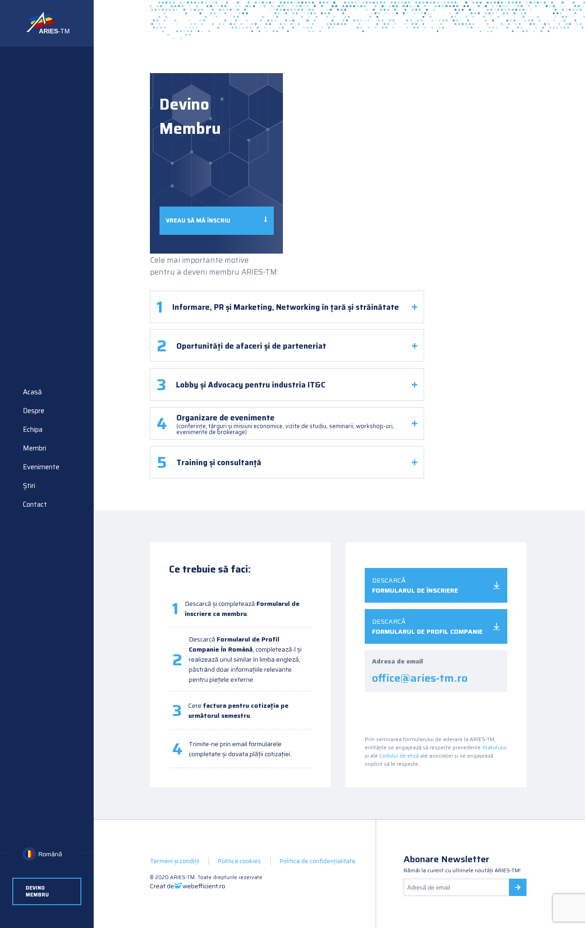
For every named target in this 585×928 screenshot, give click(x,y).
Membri (34, 448)
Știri (29, 485)
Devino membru (37, 891)
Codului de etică (399, 756)
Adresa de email (420, 671)
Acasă (32, 392)
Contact (35, 504)
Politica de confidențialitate (318, 861)
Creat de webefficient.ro (187, 886)
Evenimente (41, 466)
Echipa (33, 429)
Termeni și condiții (174, 861)
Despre (33, 410)
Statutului (494, 747)
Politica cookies (239, 861)
